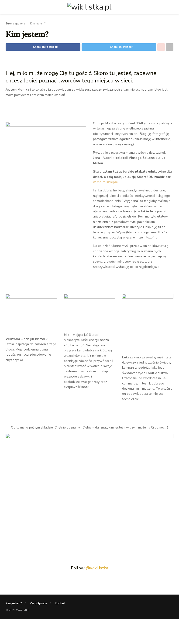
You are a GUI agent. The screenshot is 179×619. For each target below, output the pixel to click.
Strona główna (15, 23)
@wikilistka (97, 568)
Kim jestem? (37, 23)
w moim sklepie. (106, 182)
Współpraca (38, 603)
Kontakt (60, 603)
